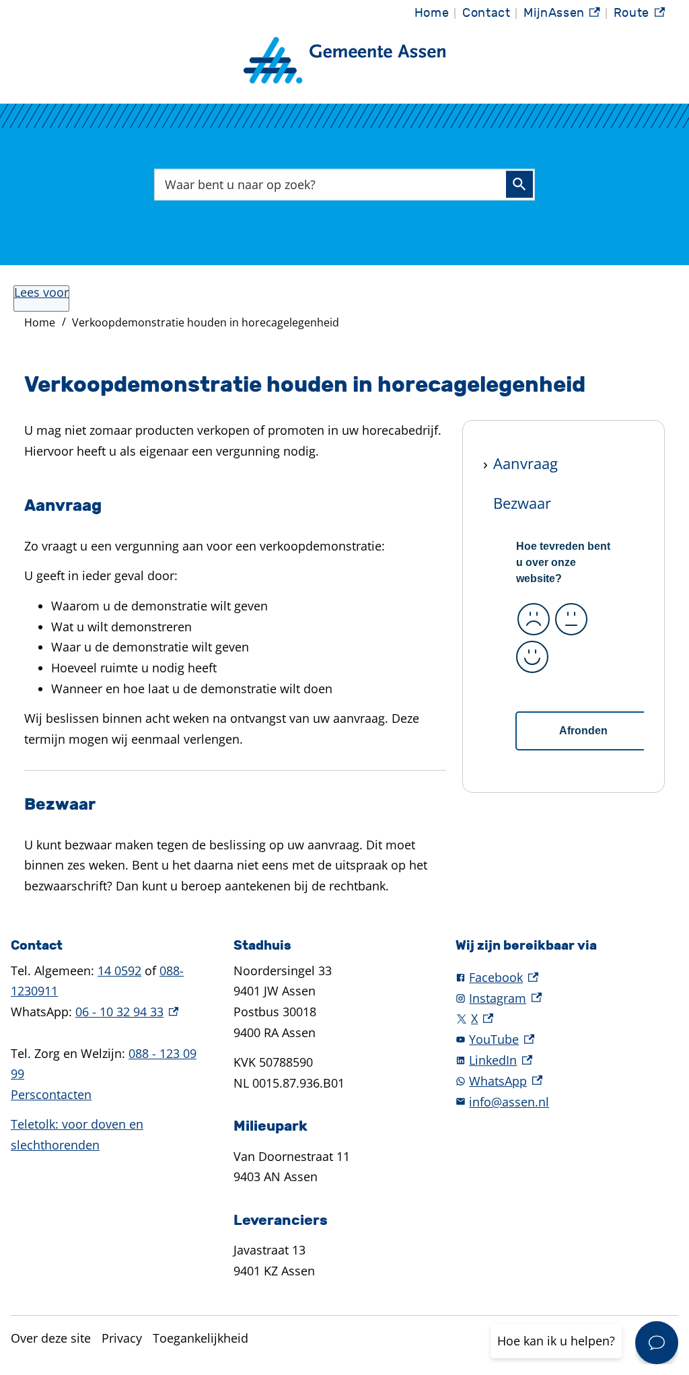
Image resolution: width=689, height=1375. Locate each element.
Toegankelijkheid (200, 1338)
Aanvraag (525, 463)
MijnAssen (561, 16)
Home (431, 13)
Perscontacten (51, 1094)
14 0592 (119, 970)
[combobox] (344, 184)
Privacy (122, 1338)
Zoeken (519, 184)
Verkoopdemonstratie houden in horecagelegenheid (205, 322)
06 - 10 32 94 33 (126, 1011)
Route (639, 16)
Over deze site (51, 1338)
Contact (486, 13)
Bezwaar (522, 503)
